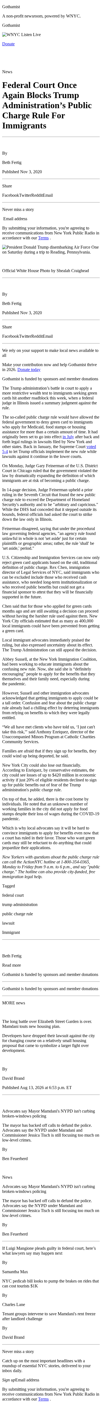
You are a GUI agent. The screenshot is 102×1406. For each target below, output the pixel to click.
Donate (8, 44)
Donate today (29, 369)
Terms (43, 238)
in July (68, 436)
